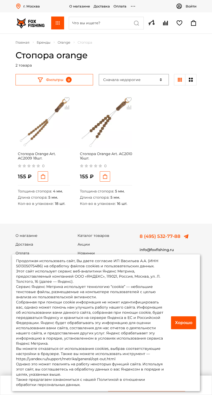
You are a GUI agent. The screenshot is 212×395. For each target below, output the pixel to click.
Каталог (57, 23)
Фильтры (54, 79)
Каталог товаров (93, 235)
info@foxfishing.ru (157, 249)
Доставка (102, 6)
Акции (84, 244)
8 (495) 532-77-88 (160, 236)
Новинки (86, 253)
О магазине (79, 6)
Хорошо (183, 322)
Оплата (119, 6)
